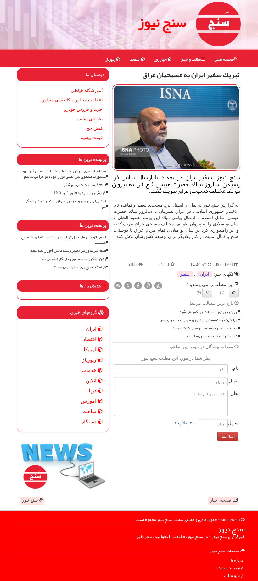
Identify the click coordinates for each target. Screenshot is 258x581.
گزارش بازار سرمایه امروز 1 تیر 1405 (79, 192)
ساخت (90, 411)
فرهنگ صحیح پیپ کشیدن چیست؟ (80, 267)
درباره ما (237, 560)
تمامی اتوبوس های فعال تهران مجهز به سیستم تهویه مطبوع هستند (63, 240)
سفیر (185, 274)
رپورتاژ (110, 59)
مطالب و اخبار (191, 59)
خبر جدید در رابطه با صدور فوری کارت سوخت (204, 328)
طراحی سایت (90, 118)
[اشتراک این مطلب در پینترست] (148, 285)
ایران (204, 274)
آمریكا (91, 349)
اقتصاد (135, 59)
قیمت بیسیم (92, 137)
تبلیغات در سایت (230, 568)
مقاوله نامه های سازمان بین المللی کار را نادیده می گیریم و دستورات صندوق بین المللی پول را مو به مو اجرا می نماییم (64, 174)
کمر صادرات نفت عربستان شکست (212, 336)
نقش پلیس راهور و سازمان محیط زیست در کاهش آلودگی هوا (65, 203)
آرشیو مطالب (233, 575)
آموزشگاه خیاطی (87, 90)
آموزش (89, 401)
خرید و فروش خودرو (83, 109)
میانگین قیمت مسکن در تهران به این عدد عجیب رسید (197, 320)
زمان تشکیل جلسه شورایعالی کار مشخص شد (73, 258)
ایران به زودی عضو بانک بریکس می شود (208, 311)
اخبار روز (161, 59)
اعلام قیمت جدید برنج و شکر (85, 184)
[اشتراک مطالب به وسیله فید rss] (118, 285)
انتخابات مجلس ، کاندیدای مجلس (72, 100)
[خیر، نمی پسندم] (207, 292)
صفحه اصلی (223, 59)
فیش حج (95, 128)
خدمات (89, 370)
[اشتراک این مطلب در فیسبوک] (138, 285)
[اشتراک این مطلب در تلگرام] (158, 285)
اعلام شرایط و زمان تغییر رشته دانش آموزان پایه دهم (68, 250)
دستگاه (89, 421)
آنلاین (92, 380)
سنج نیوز (162, 22)
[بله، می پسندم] (234, 292)
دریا (93, 390)
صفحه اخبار (221, 500)
